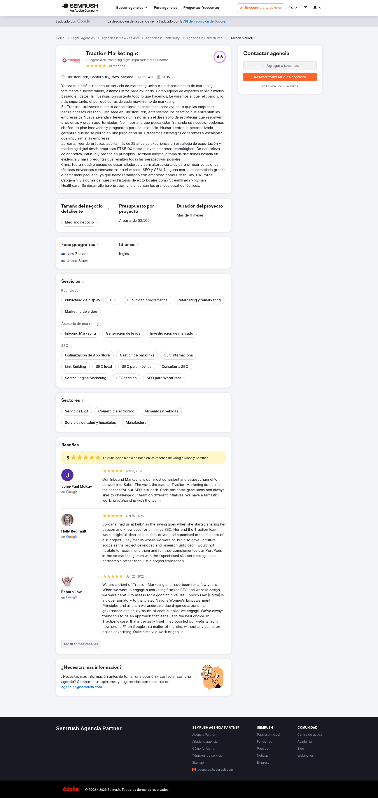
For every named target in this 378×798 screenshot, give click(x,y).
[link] (165, 8)
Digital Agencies (83, 38)
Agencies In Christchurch (204, 38)
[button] (293, 8)
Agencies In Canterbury (163, 38)
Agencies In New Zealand (120, 38)
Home (60, 38)
